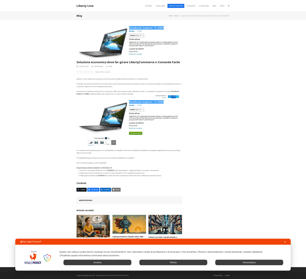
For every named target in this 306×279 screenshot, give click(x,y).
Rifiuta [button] (173, 262)
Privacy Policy (218, 275)
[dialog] (153, 255)
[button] (228, 6)
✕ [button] (285, 242)
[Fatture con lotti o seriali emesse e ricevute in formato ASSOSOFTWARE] (165, 224)
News (110, 66)
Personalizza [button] (249, 262)
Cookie (227, 275)
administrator (98, 66)
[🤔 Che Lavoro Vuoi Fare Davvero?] (93, 226)
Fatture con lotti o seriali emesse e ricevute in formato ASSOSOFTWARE (163, 238)
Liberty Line (84, 6)
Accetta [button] (97, 262)
